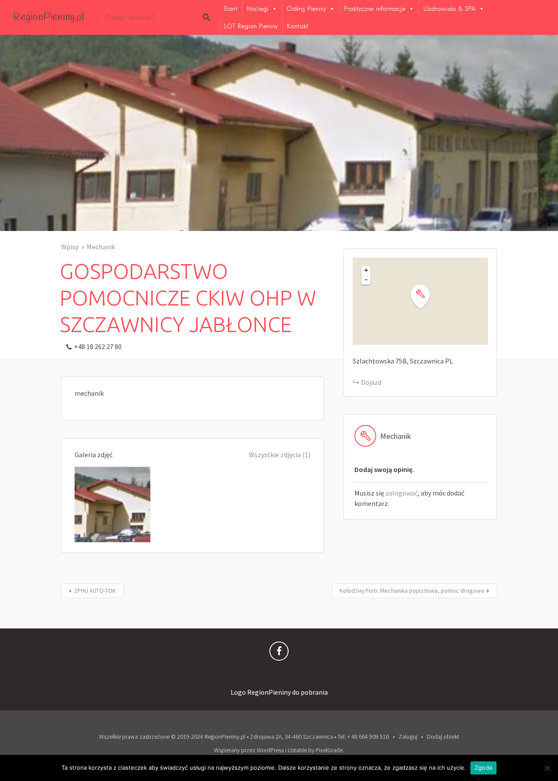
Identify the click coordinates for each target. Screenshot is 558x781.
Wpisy (69, 246)
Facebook (279, 653)
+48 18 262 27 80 (98, 346)
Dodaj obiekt (443, 736)
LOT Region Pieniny (251, 26)
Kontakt (297, 26)
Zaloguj (407, 736)
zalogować (401, 493)
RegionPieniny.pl (48, 17)
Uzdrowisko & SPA (449, 8)
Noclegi (258, 8)
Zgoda (483, 767)
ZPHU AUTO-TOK (95, 590)
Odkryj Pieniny (306, 8)
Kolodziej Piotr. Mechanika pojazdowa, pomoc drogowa (412, 590)
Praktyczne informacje (374, 8)
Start (231, 8)
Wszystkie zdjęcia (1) (279, 454)
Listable (297, 750)
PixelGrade (329, 750)
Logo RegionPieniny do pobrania (279, 692)
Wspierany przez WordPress (249, 750)
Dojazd (371, 382)
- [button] (366, 279)
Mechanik (101, 246)
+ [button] (366, 270)
